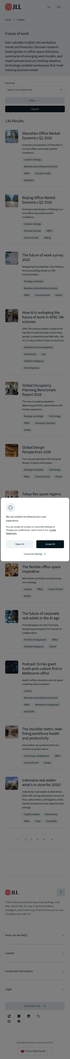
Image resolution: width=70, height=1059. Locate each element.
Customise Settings (35, 554)
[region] (35, 529)
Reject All (19, 544)
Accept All (50, 544)
